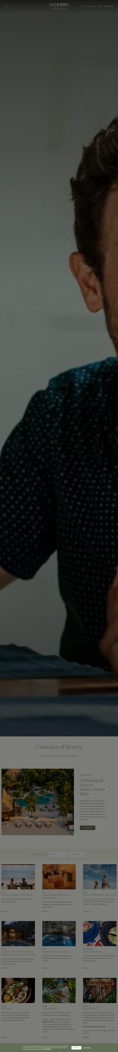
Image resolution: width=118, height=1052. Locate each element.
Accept (76, 1047)
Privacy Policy (47, 1049)
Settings (87, 1047)
